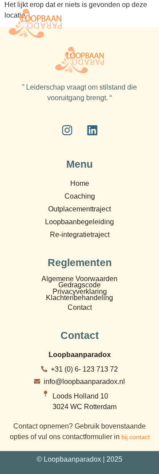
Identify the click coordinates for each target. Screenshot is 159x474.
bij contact (135, 436)
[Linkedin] (92, 130)
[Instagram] (67, 130)
